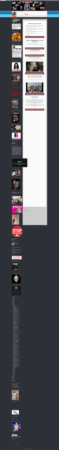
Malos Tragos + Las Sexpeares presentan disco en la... (15, 354)
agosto (13, 369)
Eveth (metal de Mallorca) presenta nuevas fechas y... (16, 358)
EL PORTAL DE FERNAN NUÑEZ (15, 384)
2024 (13, 299)
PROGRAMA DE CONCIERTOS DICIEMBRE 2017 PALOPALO (16, 327)
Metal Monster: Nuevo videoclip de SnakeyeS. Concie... (16, 328)
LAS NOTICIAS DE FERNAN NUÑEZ (15, 386)
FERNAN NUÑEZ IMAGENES (14, 385)
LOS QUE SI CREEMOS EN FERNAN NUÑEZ (16, 387)
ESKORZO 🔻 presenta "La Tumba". (16, 318)
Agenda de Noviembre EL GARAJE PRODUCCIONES (16, 366)
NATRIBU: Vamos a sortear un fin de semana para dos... (16, 348)
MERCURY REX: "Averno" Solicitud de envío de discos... (16, 309)
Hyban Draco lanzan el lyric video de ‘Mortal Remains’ (16, 333)
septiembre (14, 368)
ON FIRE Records (40, 79)
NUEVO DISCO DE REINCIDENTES (16, 353)
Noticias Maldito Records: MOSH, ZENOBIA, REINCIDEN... (16, 359)
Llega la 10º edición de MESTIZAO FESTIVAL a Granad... (16, 334)
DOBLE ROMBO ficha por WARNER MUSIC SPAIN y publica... (16, 311)
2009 (13, 381)
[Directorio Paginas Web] (16, 436)
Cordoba (14, 435)
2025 (13, 298)
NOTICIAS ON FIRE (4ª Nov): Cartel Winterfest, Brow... (16, 319)
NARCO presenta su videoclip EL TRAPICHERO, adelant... (16, 336)
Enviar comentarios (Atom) (36, 227)
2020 (13, 302)
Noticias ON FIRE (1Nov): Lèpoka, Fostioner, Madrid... (16, 364)
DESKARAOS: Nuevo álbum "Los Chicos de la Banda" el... (16, 345)
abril (13, 372)
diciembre (14, 305)
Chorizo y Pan (35, 77)
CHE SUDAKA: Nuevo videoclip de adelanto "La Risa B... (16, 365)
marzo (13, 373)
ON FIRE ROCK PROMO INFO (15, 350)
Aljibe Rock (16, 257)
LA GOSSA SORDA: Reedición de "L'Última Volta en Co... (16, 315)
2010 (13, 380)
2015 (13, 376)
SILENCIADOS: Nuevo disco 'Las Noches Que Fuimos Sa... (16, 326)
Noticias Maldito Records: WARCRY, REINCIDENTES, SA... (16, 322)
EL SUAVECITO (16, 243)
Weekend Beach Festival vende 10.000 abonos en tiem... (16, 352)
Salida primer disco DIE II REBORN (16, 351)
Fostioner (33, 42)
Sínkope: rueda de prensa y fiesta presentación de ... (16, 308)
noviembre (14, 306)
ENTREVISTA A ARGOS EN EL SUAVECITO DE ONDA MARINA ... (16, 339)
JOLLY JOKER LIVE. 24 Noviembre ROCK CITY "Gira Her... (16, 317)
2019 (13, 303)
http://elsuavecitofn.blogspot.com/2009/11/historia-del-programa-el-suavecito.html (17, 252)
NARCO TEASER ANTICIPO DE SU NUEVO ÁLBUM (16, 362)
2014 (13, 377)
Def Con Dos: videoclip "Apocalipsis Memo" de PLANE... (16, 347)
